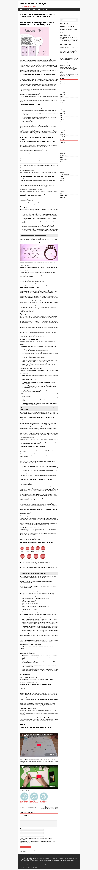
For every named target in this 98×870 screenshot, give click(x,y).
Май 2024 (61, 98)
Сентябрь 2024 (63, 94)
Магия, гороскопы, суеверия (65, 168)
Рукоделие (62, 187)
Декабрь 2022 (62, 126)
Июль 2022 (62, 132)
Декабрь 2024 (62, 92)
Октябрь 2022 (62, 128)
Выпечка (61, 147)
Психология (62, 180)
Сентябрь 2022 (63, 130)
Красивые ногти (63, 165)
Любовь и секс (62, 166)
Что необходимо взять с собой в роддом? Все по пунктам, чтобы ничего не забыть (68, 71)
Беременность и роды (64, 144)
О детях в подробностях (64, 174)
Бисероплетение (63, 146)
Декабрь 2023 (62, 107)
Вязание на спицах (63, 151)
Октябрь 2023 (62, 111)
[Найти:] (69, 20)
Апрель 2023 (62, 123)
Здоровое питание (63, 159)
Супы (61, 193)
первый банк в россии (25, 860)
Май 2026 (61, 81)
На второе (62, 172)
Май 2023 (61, 121)
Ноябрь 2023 (62, 109)
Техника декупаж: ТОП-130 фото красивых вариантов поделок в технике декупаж (68, 61)
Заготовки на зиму (63, 155)
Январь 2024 (62, 106)
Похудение (62, 178)
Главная (21, 9)
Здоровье (61, 161)
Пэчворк (61, 182)
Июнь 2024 (62, 96)
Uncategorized (32, 19)
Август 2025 (62, 85)
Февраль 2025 (62, 90)
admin (27, 19)
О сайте (61, 176)
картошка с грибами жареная (26, 862)
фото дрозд (23, 858)
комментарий (22, 819)
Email (21, 831)
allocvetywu (62, 64)
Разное (61, 184)
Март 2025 (62, 88)
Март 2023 (62, 125)
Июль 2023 (62, 117)
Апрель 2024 (62, 100)
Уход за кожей (62, 197)
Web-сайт (21, 835)
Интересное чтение (63, 163)
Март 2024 (62, 102)
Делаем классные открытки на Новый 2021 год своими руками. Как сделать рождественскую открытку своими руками (69, 49)
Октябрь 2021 (62, 134)
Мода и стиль (62, 170)
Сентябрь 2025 (63, 83)
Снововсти (62, 191)
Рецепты (61, 185)
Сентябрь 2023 (63, 113)
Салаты (61, 189)
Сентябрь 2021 (63, 136)
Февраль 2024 (62, 104)
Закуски (61, 157)
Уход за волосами (63, 195)
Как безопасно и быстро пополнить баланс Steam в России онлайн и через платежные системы (68, 31)
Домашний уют (63, 153)
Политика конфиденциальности (33, 9)
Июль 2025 (62, 87)
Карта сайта (46, 9)
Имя (21, 828)
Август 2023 (62, 115)
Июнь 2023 (62, 119)
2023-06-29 (23, 19)
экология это (23, 855)
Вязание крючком (63, 149)
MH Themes (35, 867)
